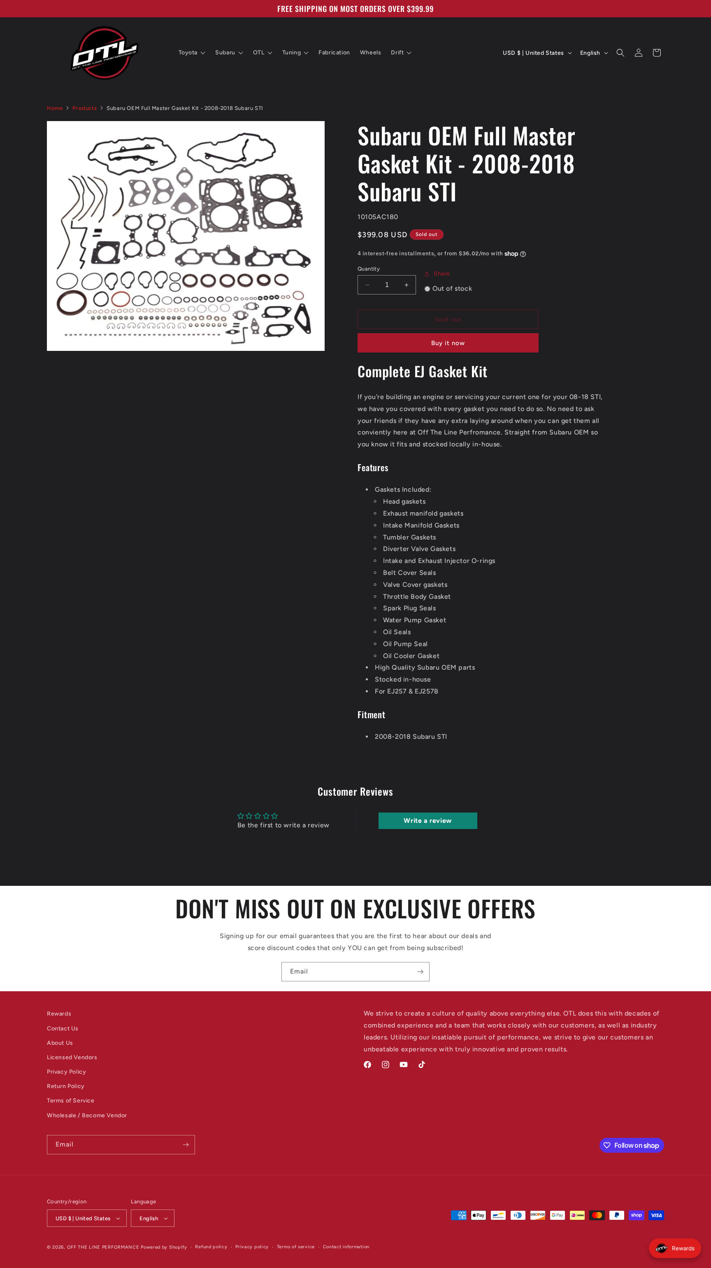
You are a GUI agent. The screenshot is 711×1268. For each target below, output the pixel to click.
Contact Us (63, 1028)
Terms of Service (71, 1100)
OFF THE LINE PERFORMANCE (104, 1247)
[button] (620, 53)
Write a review (427, 820)
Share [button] (442, 273)
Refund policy (211, 1246)
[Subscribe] (420, 971)
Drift (397, 52)
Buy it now (448, 343)
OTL (259, 52)
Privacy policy (252, 1246)
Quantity (369, 269)
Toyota (188, 52)
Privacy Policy (66, 1071)
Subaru (225, 52)
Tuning (291, 52)
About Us (60, 1042)
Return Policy (66, 1086)
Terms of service (296, 1246)
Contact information (346, 1246)
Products (84, 108)
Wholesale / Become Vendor (87, 1115)
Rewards (59, 1013)
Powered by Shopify (164, 1247)
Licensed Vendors (72, 1057)
